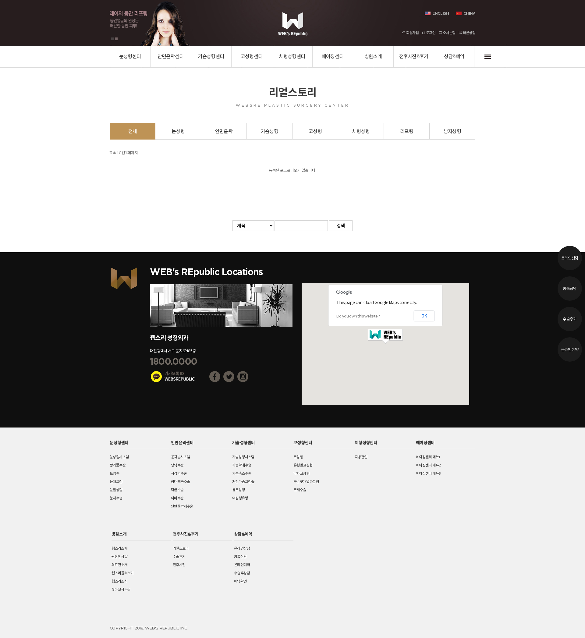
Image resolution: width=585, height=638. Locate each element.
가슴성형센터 (211, 56)
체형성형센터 (292, 56)
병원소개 (373, 56)
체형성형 (361, 131)
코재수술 (299, 489)
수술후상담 (242, 573)
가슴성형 (269, 131)
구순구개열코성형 (306, 481)
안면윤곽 (223, 131)
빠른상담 (468, 32)
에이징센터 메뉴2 (428, 465)
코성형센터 (251, 56)
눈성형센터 (130, 56)
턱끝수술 (177, 489)
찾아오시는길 (121, 589)
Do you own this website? (358, 316)
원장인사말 (119, 556)
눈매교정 (116, 481)
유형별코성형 (302, 465)
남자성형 (452, 131)
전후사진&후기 (413, 56)
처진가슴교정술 (243, 481)
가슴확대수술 (241, 465)
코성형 (315, 131)
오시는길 (448, 32)
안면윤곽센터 (170, 56)
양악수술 (177, 465)
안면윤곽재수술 (182, 506)
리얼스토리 (181, 548)
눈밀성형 (116, 489)
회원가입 (412, 32)
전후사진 (179, 564)
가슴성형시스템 (243, 457)
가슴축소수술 (241, 473)
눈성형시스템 (119, 457)
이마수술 (177, 498)
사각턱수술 (179, 473)
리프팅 (406, 131)
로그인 (430, 32)
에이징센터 (332, 56)
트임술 (114, 473)
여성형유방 (240, 498)
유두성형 (238, 489)
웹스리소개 (119, 548)
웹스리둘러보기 (123, 573)
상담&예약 (454, 56)
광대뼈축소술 (180, 481)
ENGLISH (440, 13)
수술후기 (569, 319)
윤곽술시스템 (180, 457)
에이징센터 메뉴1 (428, 457)
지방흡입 (361, 457)
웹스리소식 (119, 581)
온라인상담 (570, 258)
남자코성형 (301, 473)
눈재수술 (116, 498)
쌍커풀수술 (118, 465)
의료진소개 (119, 564)
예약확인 (240, 581)
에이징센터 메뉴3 (428, 473)
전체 (132, 131)
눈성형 (178, 131)
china (469, 13)
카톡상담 (569, 288)
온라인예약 (570, 349)
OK (424, 316)
